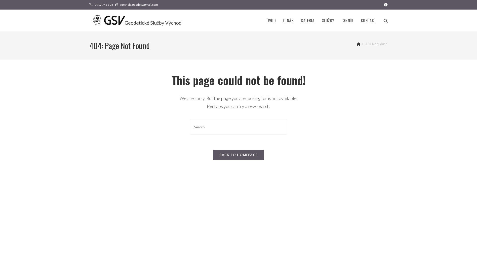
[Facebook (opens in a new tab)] (385, 4)
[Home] (358, 44)
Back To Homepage (238, 155)
